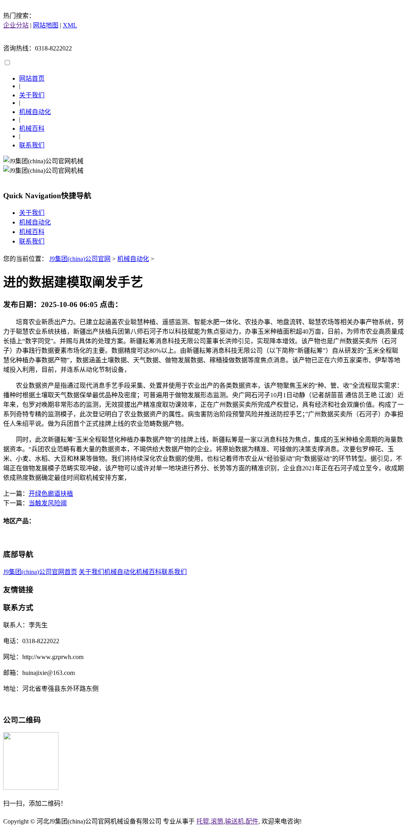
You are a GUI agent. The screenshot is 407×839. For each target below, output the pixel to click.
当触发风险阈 (48, 503)
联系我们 (32, 145)
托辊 (202, 821)
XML (70, 25)
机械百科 (32, 128)
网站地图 (45, 25)
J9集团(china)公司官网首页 (40, 571)
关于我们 (32, 95)
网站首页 (32, 78)
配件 (252, 821)
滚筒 (217, 821)
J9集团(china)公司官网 (79, 258)
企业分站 (16, 25)
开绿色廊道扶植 (51, 493)
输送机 (234, 821)
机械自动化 (35, 111)
